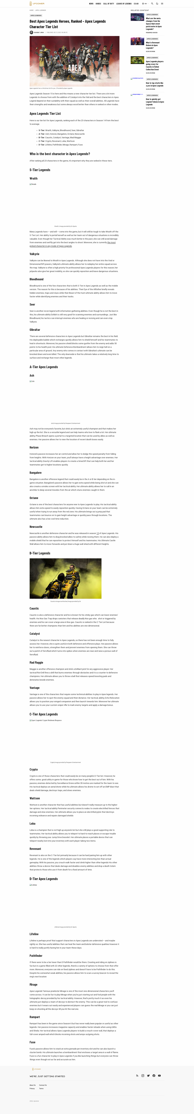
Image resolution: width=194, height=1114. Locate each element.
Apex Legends (40, 10)
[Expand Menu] (162, 3)
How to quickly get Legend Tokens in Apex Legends (155, 102)
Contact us (43, 1085)
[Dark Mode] (157, 3)
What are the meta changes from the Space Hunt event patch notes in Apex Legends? (154, 23)
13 (98, 533)
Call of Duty (108, 3)
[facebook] (154, 1075)
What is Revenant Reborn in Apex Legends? (153, 45)
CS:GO (136, 3)
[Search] (152, 3)
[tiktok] (163, 1075)
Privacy (32, 1088)
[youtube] (159, 1075)
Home (31, 10)
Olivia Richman (150, 51)
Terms (41, 1088)
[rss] (137, 1075)
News (91, 3)
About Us (33, 1085)
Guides (98, 3)
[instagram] (142, 1075)
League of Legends (124, 3)
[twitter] (148, 1075)
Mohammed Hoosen (151, 32)
